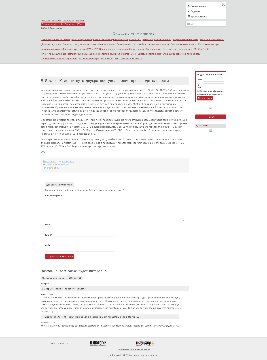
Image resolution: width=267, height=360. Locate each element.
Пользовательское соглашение (133, 349)
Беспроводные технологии (157, 39)
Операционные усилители (113, 49)
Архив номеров (199, 16)
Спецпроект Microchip (52, 24)
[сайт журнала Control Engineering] (165, 343)
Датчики (46, 44)
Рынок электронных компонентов (111, 53)
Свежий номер (198, 6)
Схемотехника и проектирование (59, 58)
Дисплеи (56, 44)
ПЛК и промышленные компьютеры (61, 53)
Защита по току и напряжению (80, 44)
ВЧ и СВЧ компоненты (212, 39)
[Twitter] (48, 168)
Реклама (80, 20)
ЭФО (43, 151)
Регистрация (56, 28)
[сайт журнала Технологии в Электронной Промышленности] (98, 343)
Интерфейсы (139, 44)
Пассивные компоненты (184, 44)
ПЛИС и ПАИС (201, 49)
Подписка (195, 11)
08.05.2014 (50, 161)
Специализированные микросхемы (181, 53)
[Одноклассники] (51, 168)
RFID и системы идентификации (110, 39)
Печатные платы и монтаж (177, 49)
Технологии (107, 58)
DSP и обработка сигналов (55, 39)
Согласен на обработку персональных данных (210, 92)
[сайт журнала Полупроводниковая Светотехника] (121, 343)
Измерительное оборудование (114, 44)
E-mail (200, 86)
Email (48, 235)
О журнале (68, 20)
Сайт (47, 245)
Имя (200, 79)
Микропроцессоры (51, 49)
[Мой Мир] (55, 168)
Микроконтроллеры (208, 44)
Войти (44, 28)
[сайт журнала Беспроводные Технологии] (145, 343)
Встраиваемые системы (185, 39)
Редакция (56, 20)
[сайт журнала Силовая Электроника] (78, 343)
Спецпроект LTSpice (74, 24)
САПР (133, 53)
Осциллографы (153, 49)
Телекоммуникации (89, 58)
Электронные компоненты (129, 58)
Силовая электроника (149, 53)
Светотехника (136, 49)
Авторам (46, 20)
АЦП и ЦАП (135, 39)
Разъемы (87, 53)
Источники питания (158, 44)
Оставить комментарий (57, 164)
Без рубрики (68, 161)
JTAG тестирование (81, 39)
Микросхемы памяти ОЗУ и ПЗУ (80, 49)
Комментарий (53, 195)
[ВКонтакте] (45, 168)
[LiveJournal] (58, 168)
